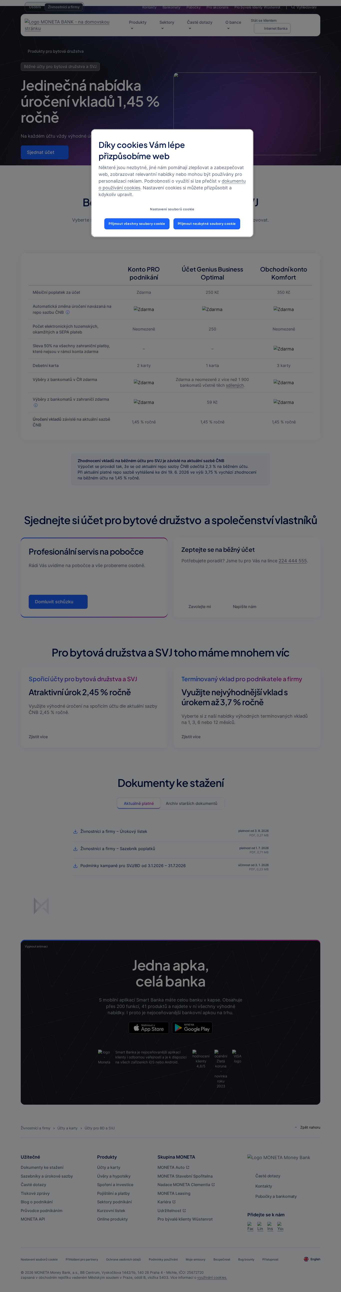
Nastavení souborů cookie (172, 209)
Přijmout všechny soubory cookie (137, 224)
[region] (172, 183)
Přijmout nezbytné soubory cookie (207, 224)
